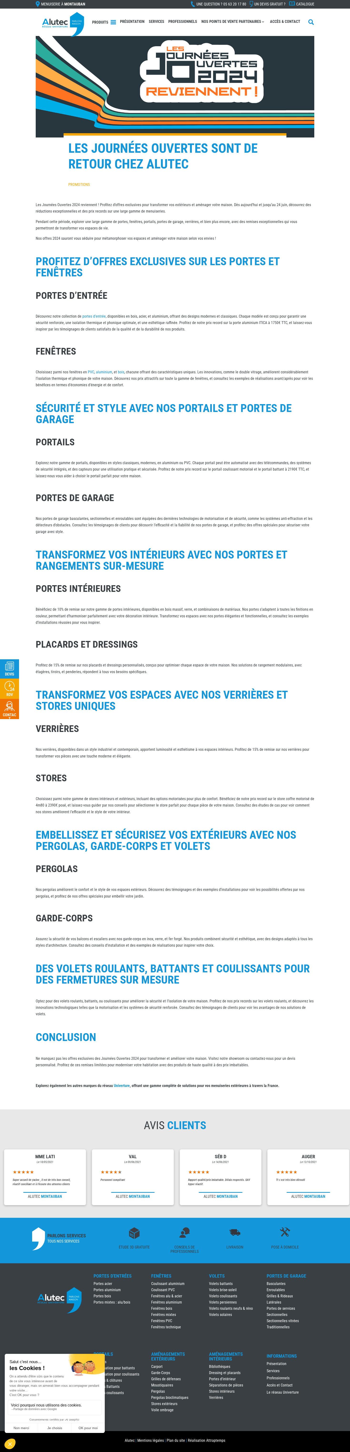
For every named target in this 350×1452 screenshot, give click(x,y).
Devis (9, 674)
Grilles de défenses (166, 1379)
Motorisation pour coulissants (116, 1374)
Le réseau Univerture (283, 1393)
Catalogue (305, 4)
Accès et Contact (280, 1385)
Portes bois (102, 1296)
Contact (9, 717)
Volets (217, 1276)
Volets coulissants (223, 1296)
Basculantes (276, 1283)
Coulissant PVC (163, 1290)
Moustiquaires (162, 1385)
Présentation (132, 21)
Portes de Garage (286, 1276)
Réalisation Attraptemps (206, 1440)
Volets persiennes (223, 1302)
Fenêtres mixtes (163, 1314)
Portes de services (281, 1308)
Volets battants (221, 1283)
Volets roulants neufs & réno (231, 1308)
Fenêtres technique (166, 1327)
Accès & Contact (285, 21)
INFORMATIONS (282, 1356)
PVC (91, 372)
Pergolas (158, 1391)
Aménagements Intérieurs (226, 1356)
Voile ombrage (162, 1410)
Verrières (216, 1397)
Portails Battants (107, 1386)
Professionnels (182, 21)
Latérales (274, 1302)
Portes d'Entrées (113, 1276)
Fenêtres (161, 1276)
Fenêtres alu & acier (166, 1296)
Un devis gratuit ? (269, 4)
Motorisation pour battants (114, 1368)
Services (156, 21)
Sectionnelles (277, 1314)
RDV (9, 694)
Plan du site (176, 1440)
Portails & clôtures (108, 1380)
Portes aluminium (107, 1290)
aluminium (104, 372)
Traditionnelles (278, 1327)
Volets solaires (220, 1314)
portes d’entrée (94, 316)
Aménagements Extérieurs (168, 1356)
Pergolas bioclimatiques (169, 1397)
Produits (100, 22)
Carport (157, 1366)
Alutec (130, 1440)
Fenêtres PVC (161, 1321)
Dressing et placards (224, 1373)
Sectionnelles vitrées (283, 1321)
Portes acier (103, 1283)
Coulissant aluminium (168, 1283)
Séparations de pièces (226, 1385)
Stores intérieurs (222, 1391)
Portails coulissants (109, 1393)
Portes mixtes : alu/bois (112, 1302)
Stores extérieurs (164, 1403)
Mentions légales (150, 1440)
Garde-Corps (160, 1373)
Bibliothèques (219, 1366)
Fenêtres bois (161, 1308)
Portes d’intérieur (222, 1379)
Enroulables (276, 1290)
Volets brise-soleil (223, 1290)
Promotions (79, 184)
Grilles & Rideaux (280, 1296)
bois (121, 372)
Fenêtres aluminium (166, 1302)
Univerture (122, 1085)
